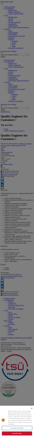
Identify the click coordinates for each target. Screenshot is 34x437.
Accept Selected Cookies (17, 428)
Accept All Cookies (17, 433)
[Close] (32, 408)
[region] (17, 421)
